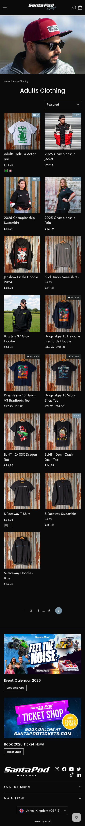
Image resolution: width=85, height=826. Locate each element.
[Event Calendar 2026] (42, 654)
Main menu (15, 798)
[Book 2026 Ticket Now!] (42, 718)
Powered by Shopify (43, 821)
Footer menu (17, 787)
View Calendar (15, 688)
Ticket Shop (14, 751)
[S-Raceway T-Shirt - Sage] (10, 525)
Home (7, 81)
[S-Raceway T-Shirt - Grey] (6, 525)
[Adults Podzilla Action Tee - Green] (6, 170)
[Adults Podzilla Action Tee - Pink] (10, 170)
